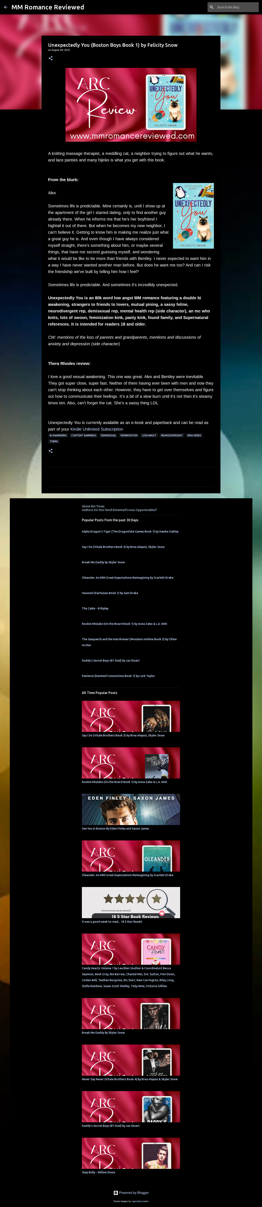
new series (194, 435)
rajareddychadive (140, 1201)
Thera (54, 441)
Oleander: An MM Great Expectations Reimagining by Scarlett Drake (127, 577)
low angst (149, 435)
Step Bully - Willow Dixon (98, 1172)
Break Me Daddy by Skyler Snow (103, 562)
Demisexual (108, 435)
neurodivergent (172, 435)
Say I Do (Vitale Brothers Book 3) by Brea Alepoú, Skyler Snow (123, 547)
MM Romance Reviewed (47, 7)
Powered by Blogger (133, 1192)
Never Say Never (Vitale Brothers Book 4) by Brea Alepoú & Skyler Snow (130, 1079)
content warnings (83, 435)
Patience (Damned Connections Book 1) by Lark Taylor (118, 676)
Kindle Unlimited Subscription (96, 429)
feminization (129, 435)
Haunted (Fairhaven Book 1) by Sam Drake (110, 593)
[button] (50, 58)
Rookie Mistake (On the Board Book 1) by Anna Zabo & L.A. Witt (124, 623)
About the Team (93, 506)
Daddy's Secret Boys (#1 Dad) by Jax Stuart (111, 660)
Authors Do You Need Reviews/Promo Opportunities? (119, 510)
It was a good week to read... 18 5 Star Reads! (112, 921)
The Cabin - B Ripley (95, 608)
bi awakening (58, 435)
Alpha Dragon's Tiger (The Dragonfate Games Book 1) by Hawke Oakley (130, 531)
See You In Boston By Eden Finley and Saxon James (115, 828)
